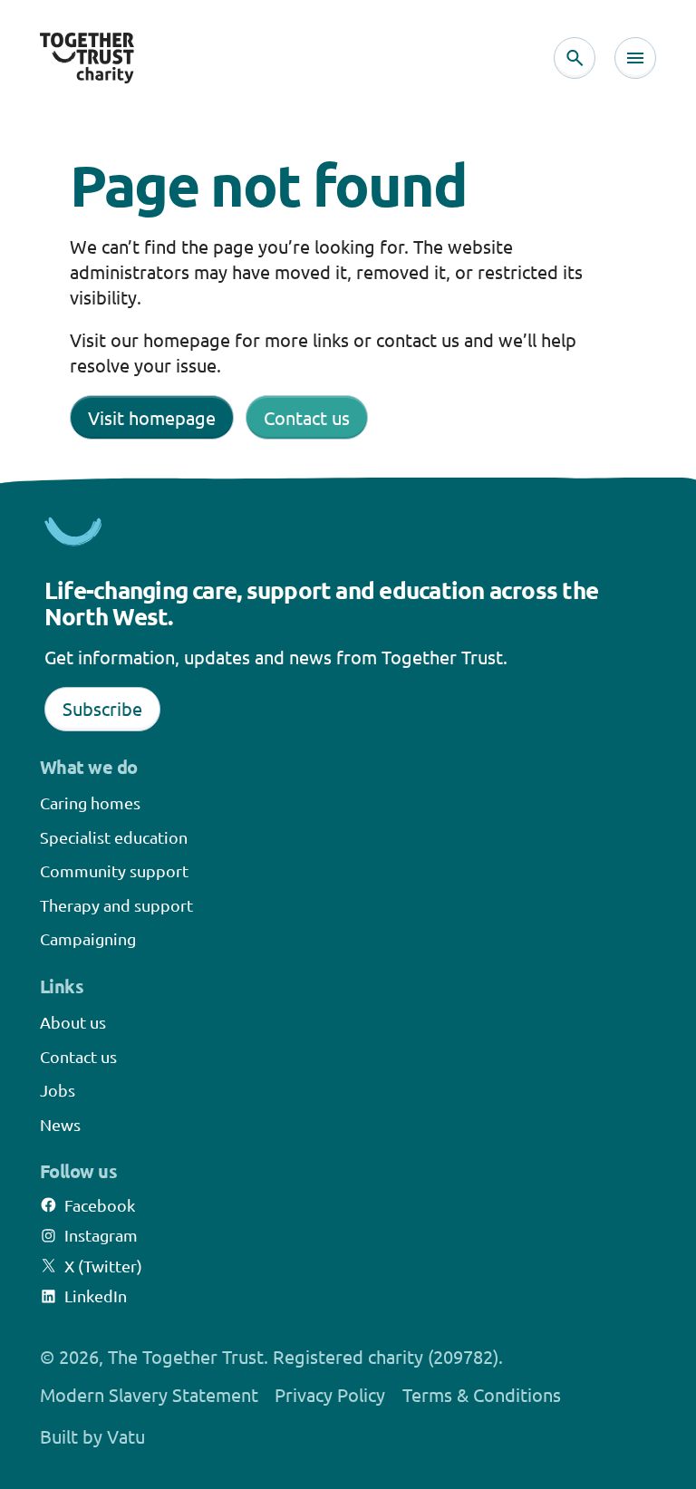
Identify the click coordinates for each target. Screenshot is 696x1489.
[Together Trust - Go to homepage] (87, 58)
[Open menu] (635, 58)
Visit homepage (152, 417)
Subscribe (102, 708)
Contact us (307, 417)
